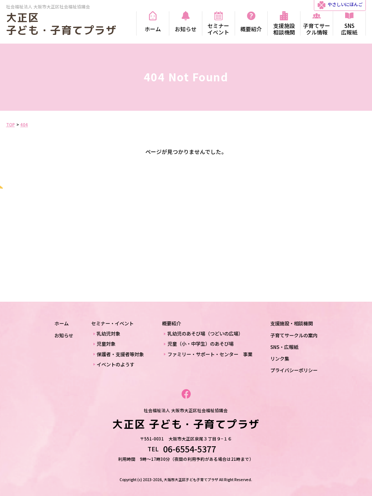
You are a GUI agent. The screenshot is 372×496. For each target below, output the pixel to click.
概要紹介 (171, 323)
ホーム (61, 323)
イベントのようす (115, 364)
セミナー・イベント (112, 323)
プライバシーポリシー (294, 370)
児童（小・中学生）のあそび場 (200, 343)
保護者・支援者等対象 (120, 354)
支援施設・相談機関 (291, 323)
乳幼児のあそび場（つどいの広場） (205, 333)
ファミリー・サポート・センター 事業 (209, 354)
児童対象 (106, 343)
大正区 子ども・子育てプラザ (61, 23)
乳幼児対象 (108, 333)
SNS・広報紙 (284, 346)
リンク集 (279, 358)
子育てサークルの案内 (294, 335)
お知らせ (63, 335)
